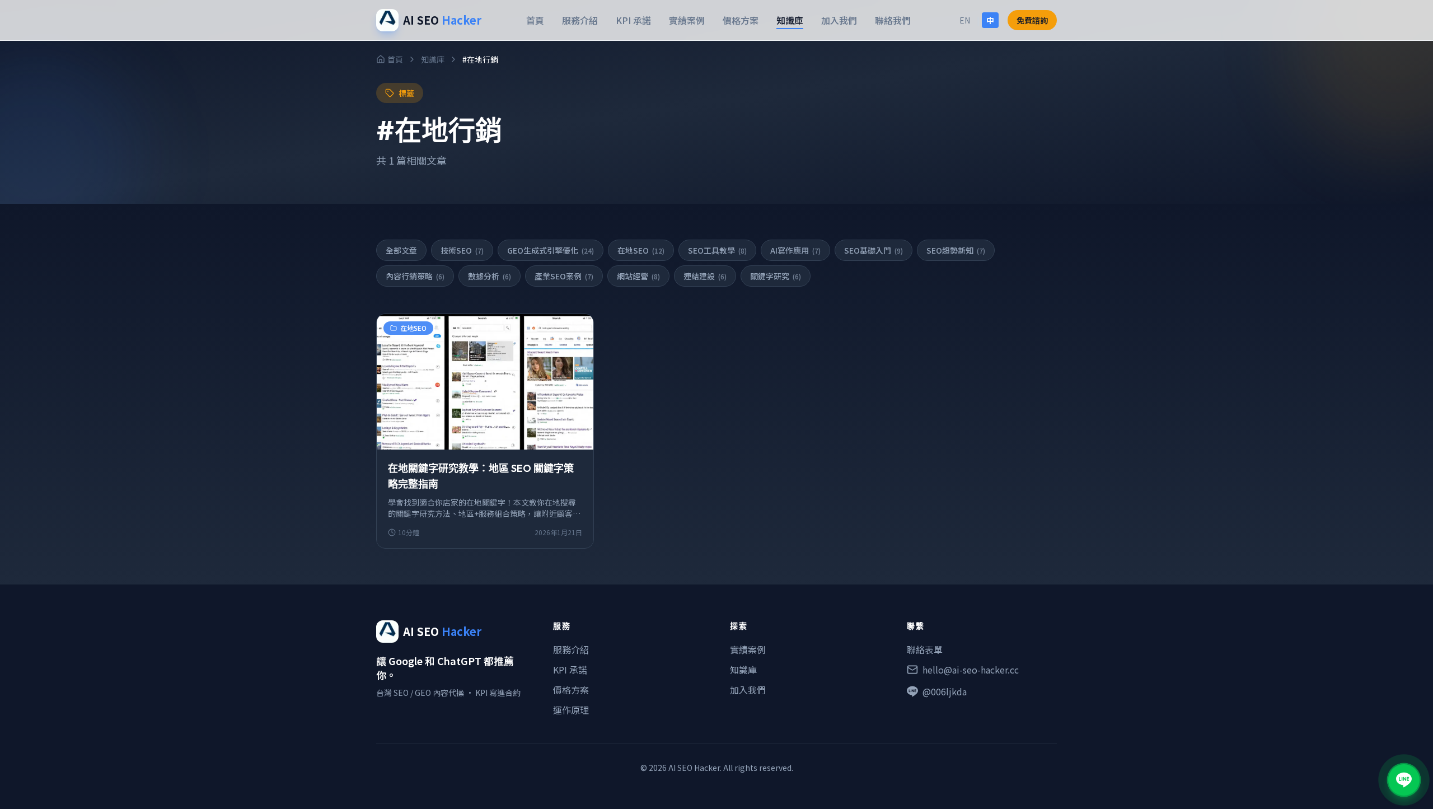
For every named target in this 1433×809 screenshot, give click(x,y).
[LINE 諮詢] (1404, 780)
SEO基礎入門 (873, 250)
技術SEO (462, 250)
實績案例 (687, 20)
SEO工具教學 (717, 250)
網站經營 (638, 276)
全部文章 (401, 250)
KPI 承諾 (633, 20)
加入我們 (839, 20)
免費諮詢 (1032, 20)
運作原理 (571, 710)
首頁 (535, 20)
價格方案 (740, 20)
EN (964, 20)
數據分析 (489, 276)
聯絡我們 (893, 20)
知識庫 (789, 20)
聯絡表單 (925, 649)
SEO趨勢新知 (955, 250)
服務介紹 (580, 20)
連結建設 (705, 276)
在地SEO (640, 250)
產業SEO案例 (564, 276)
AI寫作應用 (795, 250)
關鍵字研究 (775, 276)
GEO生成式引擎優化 (550, 250)
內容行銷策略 (415, 276)
